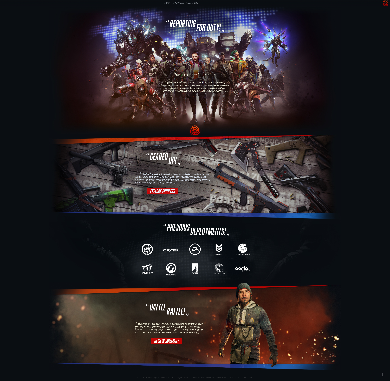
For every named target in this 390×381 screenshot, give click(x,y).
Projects (178, 3)
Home (167, 3)
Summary (192, 3)
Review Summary (166, 341)
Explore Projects (162, 191)
